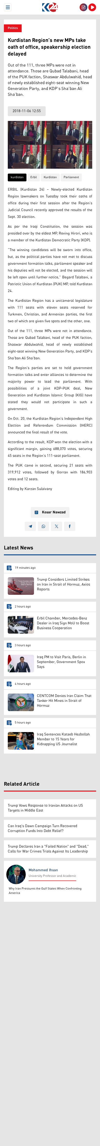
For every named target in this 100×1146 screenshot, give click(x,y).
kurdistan (17, 177)
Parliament (71, 177)
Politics (13, 28)
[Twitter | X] (56, 526)
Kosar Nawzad (54, 512)
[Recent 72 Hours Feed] (83, 7)
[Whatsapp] (43, 526)
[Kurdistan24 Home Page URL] (50, 7)
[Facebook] (69, 526)
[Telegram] (30, 526)
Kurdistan (50, 177)
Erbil (33, 177)
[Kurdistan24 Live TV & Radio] (92, 7)
